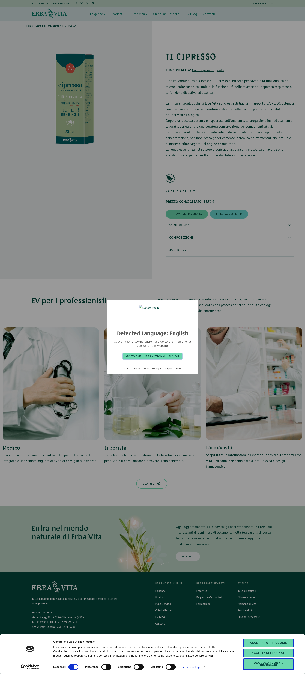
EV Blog (191, 14)
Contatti (209, 14)
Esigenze (97, 14)
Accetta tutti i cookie (268, 642)
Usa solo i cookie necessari (268, 664)
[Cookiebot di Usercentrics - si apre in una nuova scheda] (29, 667)
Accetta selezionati (268, 652)
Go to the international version (152, 356)
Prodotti (117, 14)
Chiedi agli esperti (166, 14)
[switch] (106, 667)
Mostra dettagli (191, 667)
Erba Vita (139, 14)
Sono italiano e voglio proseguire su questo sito (152, 368)
